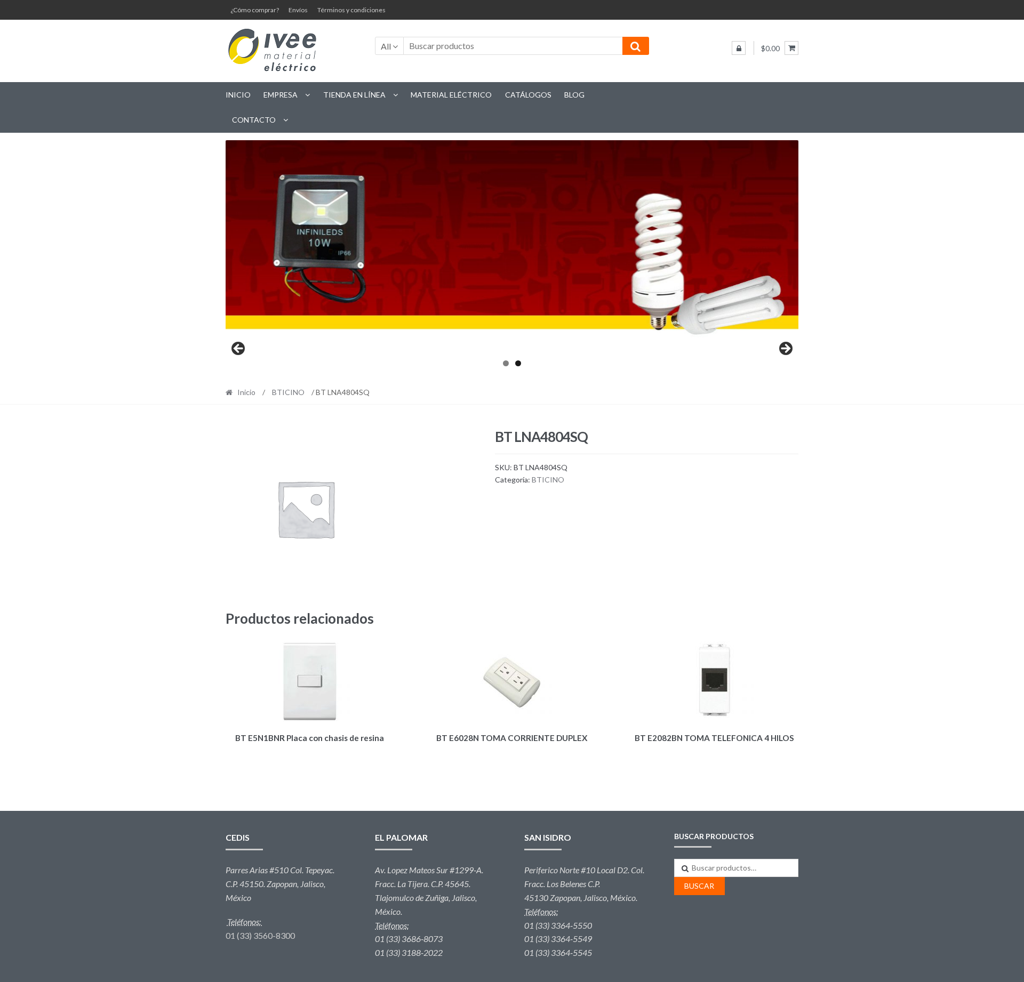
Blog (574, 94)
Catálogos (528, 94)
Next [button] (785, 349)
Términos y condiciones (351, 10)
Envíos (298, 10)
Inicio (238, 94)
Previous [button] (239, 349)
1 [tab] (506, 363)
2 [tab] (518, 363)
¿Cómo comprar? (254, 10)
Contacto (254, 119)
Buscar (699, 885)
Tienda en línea (354, 94)
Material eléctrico (451, 94)
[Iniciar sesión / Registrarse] (739, 48)
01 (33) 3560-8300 (260, 935)
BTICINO (288, 392)
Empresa (280, 94)
